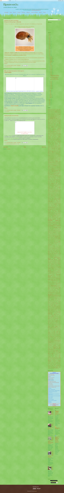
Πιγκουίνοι (51, 301)
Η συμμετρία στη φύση (57, 192)
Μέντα (60, 252)
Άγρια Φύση (49, 121)
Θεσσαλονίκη (49, 199)
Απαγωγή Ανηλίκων (50, 384)
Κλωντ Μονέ (49, 228)
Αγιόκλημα (49, 120)
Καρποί (49, 214)
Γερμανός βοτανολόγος (55, 157)
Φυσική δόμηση (53, 357)
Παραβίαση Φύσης (58, 288)
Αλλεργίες (49, 127)
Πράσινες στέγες (50, 307)
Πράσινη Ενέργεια (58, 308)
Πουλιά (49, 306)
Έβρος (60, 168)
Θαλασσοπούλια (54, 196)
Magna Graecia (59, 113)
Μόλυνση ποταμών (57, 259)
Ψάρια (60, 367)
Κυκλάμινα (59, 233)
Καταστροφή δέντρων (58, 219)
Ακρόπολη (49, 126)
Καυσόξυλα (59, 222)
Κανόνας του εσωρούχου (51, 377)
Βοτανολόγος (54, 153)
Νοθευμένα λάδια (55, 267)
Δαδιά (60, 159)
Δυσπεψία (58, 168)
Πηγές (53, 300)
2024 (49, 37)
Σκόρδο (60, 320)
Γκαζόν (49, 159)
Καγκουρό (53, 203)
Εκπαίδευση (57, 174)
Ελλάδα (49, 177)
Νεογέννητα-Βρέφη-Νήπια (51, 266)
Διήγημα (49, 166)
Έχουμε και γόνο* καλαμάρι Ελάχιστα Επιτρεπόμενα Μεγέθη (12, 21)
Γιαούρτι (52, 158)
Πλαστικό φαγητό (50, 303)
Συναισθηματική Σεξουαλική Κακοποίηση (53, 382)
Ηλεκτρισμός (54, 193)
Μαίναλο (56, 247)
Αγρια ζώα (52, 120)
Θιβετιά (55, 199)
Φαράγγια (53, 346)
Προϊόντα (57, 311)
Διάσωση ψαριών (56, 164)
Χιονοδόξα (59, 363)
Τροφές (60, 338)
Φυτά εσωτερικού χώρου (51, 358)
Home (25, 147)
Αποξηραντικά (59, 137)
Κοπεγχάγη (55, 229)
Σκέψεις (53, 320)
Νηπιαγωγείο (49, 267)
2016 (49, 48)
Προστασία (49, 312)
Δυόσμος (55, 168)
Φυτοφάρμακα (49, 359)
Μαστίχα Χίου (50, 249)
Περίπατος (49, 299)
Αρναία (60, 139)
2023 (49, 38)
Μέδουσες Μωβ (53, 251)
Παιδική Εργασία (58, 285)
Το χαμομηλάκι (54, 405)
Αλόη (55, 127)
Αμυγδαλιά (54, 128)
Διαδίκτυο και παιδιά (52, 163)
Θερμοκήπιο (59, 198)
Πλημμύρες (56, 303)
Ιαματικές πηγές (50, 200)
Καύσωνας (15, 143)
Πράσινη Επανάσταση (51, 309)
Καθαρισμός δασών (58, 205)
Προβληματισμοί (50, 311)
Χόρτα (52, 365)
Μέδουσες (49, 251)
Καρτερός (59, 214)
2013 (49, 52)
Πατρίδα (40, 12)
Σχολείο (52, 329)
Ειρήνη (56, 172)
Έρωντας (55, 187)
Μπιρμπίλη (55, 262)
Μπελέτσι (53, 262)
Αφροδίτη (52, 146)
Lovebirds (52, 113)
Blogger (36, 491)
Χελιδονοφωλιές (59, 362)
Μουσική (53, 261)
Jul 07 (51, 82)
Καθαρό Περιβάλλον (50, 207)
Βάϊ (48, 147)
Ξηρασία (49, 269)
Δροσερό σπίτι (8, 143)
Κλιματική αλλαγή (57, 227)
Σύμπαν (51, 328)
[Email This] (23, 65)
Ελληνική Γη (56, 177)
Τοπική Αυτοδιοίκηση (50, 337)
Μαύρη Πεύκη (54, 249)
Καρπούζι (51, 214)
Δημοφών (59, 162)
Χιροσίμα (51, 364)
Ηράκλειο (49, 195)
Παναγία (52, 287)
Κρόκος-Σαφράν (52, 233)
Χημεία (54, 363)
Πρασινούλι (10, 4)
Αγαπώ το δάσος (52, 119)
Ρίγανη (54, 317)
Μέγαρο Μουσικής (52, 250)
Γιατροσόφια (59, 158)
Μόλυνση (53, 257)
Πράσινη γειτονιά (53, 308)
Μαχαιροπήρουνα (58, 249)
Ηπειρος (60, 194)
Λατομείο (51, 236)
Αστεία (60, 143)
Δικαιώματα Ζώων (56, 166)
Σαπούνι (55, 319)
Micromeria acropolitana (50, 114)
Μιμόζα (56, 256)
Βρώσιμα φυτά (53, 154)
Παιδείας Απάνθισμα (34, 12)
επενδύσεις (49, 186)
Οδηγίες (51, 269)
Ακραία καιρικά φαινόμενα (57, 125)
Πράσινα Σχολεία (52, 306)
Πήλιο (60, 300)
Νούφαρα (53, 268)
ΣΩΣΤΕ (59, 329)
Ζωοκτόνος (59, 191)
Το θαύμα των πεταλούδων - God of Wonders (55, 334)
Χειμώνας (49, 362)
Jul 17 (51, 71)
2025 (49, 35)
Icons (50, 112)
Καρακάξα (52, 213)
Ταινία (60, 331)
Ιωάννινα (49, 203)
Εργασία (60, 186)
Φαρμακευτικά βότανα (57, 348)
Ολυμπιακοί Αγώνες (53, 278)
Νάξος (49, 265)
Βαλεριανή (55, 147)
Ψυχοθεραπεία (49, 368)
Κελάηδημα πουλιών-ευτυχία (54, 223)
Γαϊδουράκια (59, 154)
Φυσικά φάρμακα (54, 356)
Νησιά (52, 267)
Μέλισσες (49, 252)
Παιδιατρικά (49, 285)
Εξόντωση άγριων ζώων (53, 185)
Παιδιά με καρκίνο (58, 284)
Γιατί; (56, 158)
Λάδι (53, 235)
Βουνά (57, 153)
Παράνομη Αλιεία (9, 66)
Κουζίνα (60, 230)
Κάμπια (52, 212)
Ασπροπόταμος (56, 143)
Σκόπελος (57, 320)
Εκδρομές (55, 173)
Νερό (60, 266)
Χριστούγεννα (58, 365)
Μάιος (48, 248)
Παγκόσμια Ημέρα (53, 280)
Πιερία (54, 301)
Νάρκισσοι (51, 265)
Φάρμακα (57, 346)
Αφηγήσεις (49, 146)
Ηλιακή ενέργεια (58, 193)
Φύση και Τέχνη (56, 353)
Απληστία (56, 136)
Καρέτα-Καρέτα (56, 213)
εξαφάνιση (49, 183)
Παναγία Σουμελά (55, 287)
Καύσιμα (56, 222)
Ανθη (60, 131)
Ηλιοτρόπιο (55, 194)
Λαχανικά (56, 236)
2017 (49, 47)
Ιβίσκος (60, 200)
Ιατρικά (57, 200)
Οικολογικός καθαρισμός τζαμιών (56, 275)
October (51, 59)
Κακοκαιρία (59, 208)
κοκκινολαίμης (56, 228)
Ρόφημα (49, 318)
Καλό (56, 211)
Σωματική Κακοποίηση (51, 374)
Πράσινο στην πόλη (58, 309)
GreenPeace (56, 111)
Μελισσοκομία (53, 252)
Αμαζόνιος (59, 127)
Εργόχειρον (23, 12)
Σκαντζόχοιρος (49, 320)
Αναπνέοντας (53, 130)
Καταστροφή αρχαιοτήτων (57, 218)
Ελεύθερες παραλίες (54, 176)
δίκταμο (60, 166)
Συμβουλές (59, 325)
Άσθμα (53, 143)
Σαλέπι (49, 319)
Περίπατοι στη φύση (58, 298)
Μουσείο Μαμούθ (50, 261)
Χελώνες (51, 363)
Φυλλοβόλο (57, 352)
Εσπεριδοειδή (59, 187)
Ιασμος (54, 200)
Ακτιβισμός (52, 126)
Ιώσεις (51, 203)
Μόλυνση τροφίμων (50, 260)
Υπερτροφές (54, 345)
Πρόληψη (59, 311)
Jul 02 (51, 88)
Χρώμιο (60, 366)
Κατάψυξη (56, 221)
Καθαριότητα (55, 204)
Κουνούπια (49, 231)
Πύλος (60, 315)
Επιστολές (56, 186)
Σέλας (60, 319)
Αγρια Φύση (59, 120)
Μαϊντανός (59, 247)
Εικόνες (49, 172)
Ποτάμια (59, 305)
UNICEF (56, 116)
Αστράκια (56, 144)
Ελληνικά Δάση (53, 177)
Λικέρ (57, 241)
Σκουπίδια (56, 321)
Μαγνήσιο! (56, 428)
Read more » (6, 63)
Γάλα (55, 155)
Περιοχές (52, 297)
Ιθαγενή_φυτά (59, 201)
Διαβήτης (49, 163)
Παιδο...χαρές (55, 286)
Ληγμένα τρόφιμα (56, 240)
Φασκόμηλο (49, 349)
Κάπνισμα (49, 213)
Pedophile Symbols (50, 378)
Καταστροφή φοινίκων (51, 221)
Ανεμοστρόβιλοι (55, 131)
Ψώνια (52, 368)
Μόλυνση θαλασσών (57, 257)
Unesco (53, 116)
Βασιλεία (14, 12)
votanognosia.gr (57, 427)
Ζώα (57, 189)
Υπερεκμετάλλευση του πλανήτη (52, 343)
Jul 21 (51, 68)
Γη (50, 158)
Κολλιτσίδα (49, 229)
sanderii (53, 115)
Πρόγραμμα (53, 311)
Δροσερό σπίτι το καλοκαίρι (11, 115)
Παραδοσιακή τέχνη (52, 290)
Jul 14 (51, 73)
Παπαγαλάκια (53, 288)
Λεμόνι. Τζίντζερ (59, 239)
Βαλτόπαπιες (49, 148)
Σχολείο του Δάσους (55, 329)
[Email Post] (22, 65)
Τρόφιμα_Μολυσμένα (53, 339)
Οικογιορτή (54, 270)
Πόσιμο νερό (56, 305)
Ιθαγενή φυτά (54, 201)
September (51, 61)
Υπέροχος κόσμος (58, 344)
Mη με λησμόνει (55, 114)
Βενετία (55, 149)
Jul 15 (51, 72)
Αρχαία (49, 140)
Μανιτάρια (54, 248)
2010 (49, 99)
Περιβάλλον (51, 295)
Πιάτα (48, 301)
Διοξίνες (49, 167)
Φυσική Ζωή (57, 357)
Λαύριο (53, 236)
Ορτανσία (57, 279)
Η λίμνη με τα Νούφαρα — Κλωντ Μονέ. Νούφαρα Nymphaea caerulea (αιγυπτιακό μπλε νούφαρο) (50, 440)
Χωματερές (49, 367)
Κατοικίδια (59, 221)
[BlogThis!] (24, 65)
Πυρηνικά (49, 316)
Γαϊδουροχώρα (52, 155)
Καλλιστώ (59, 210)
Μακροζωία (51, 248)
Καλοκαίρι (12, 143)
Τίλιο (48, 334)
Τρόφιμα (49, 339)
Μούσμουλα (56, 261)
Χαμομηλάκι (50, 360)
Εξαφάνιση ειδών (54, 183)
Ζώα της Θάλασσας (52, 190)
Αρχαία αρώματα (52, 140)
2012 (49, 54)
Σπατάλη (54, 322)
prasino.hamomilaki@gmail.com (36, 10)
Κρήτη (54, 232)
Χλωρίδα (55, 364)
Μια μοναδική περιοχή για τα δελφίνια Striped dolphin (54, 78)
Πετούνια (59, 299)
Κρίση (48, 233)
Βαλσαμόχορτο (59, 147)
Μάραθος (57, 248)
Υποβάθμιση (59, 345)
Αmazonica (57, 117)
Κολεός (60, 228)
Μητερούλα (28, 12)
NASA (58, 114)
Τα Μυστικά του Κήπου (57, 411)
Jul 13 (51, 81)
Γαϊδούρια (49, 155)
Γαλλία (49, 156)
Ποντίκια (52, 305)
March (51, 94)
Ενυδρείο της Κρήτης (55, 181)
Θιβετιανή (57, 199)
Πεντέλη (60, 293)
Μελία (57, 251)
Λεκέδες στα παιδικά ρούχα (51, 239)
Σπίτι (18, 143)
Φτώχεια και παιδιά (51, 352)
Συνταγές (59, 328)
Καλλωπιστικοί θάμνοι (51, 211)
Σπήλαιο (60, 322)
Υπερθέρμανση (59, 343)
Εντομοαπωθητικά (58, 180)
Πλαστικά (53, 302)
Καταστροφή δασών (51, 219)
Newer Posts (5, 147)
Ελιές (60, 176)
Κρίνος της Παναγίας (58, 232)
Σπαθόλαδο (49, 322)
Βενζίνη (57, 149)
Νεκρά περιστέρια (55, 265)
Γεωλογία (59, 157)
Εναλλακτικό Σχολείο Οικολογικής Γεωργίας (57, 438)
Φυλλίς (55, 352)
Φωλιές (58, 359)
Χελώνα (49, 363)
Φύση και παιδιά (50, 353)
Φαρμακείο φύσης (50, 348)
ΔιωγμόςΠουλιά (59, 167)
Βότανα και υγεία (50, 152)
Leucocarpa (56, 112)
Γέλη (53, 156)
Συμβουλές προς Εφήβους (53, 327)
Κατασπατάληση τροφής (57, 217)
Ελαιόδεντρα (56, 175)
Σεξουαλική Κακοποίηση (51, 375)
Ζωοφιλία (52, 192)
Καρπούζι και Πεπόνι (55, 214)
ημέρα (57, 194)
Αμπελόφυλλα (49, 128)
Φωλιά (56, 359)
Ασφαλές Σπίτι (50, 145)
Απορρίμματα (49, 138)
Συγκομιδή (56, 325)
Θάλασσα (52, 195)
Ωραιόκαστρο (54, 368)
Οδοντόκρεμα (49, 270)
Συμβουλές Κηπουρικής (51, 326)
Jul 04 (51, 85)
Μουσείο (59, 260)
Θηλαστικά (52, 199)
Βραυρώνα (59, 153)
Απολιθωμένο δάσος (50, 137)
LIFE (58, 112)
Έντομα (54, 180)
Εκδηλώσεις (59, 172)
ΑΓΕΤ (60, 119)
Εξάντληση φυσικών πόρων (51, 182)
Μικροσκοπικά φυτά (52, 256)
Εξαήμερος (59, 181)
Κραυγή (52, 232)
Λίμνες (59, 241)
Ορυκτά (60, 279)
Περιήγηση (49, 297)
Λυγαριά (57, 246)
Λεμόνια (49, 240)
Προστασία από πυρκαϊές (54, 312)
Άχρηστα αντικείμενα (58, 146)
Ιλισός (50, 202)
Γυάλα (55, 159)
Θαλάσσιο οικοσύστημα (57, 195)
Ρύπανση (56, 318)
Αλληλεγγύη (52, 127)
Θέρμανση (55, 198)
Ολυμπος (57, 278)
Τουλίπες (55, 337)
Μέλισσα (60, 251)
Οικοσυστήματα (59, 276)
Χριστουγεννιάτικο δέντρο (51, 366)
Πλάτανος (54, 303)
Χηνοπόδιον (56, 363)
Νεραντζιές (55, 266)
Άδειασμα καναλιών (55, 122)
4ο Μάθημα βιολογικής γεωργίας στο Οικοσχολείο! (57, 441)
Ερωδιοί (53, 187)
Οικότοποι (49, 277)
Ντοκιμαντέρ (56, 268)
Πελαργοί (57, 293)
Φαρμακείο (51, 347)
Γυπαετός (58, 159)
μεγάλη (49, 250)
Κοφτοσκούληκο (56, 231)
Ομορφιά (59, 278)
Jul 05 (51, 84)
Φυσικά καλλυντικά (55, 355)
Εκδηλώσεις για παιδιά (51, 173)
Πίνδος (56, 301)
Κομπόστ (52, 229)
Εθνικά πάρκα (58, 170)
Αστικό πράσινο (53, 144)
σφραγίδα (49, 329)
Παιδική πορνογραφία (51, 286)
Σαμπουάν (51, 319)
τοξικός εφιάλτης (58, 336)
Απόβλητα (59, 136)
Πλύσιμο (60, 303)
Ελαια (53, 175)
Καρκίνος (59, 213)
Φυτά (60, 357)
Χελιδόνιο (55, 362)
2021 (49, 41)
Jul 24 (51, 66)
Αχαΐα (54, 146)
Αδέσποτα (59, 122)
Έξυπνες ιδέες (59, 185)
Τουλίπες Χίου (59, 337)
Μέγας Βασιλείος (58, 250)
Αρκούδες (54, 139)
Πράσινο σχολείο (50, 310)
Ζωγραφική (59, 190)
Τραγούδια (54, 338)
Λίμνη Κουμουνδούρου (57, 242)
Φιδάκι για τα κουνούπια (57, 349)
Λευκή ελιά (51, 240)
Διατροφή (54, 165)
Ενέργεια (57, 179)
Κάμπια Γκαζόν (56, 212)
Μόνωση (57, 260)
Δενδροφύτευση (54, 161)
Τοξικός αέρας (54, 336)
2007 (49, 103)
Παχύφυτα (49, 293)
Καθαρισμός (52, 205)
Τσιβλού (51, 340)
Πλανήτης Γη (50, 302)
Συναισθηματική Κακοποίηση (52, 381)
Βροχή (50, 154)
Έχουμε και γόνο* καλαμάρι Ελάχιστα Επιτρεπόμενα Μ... (54, 75)
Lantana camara (53, 112)
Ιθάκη (48, 202)
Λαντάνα (49, 236)
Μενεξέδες (57, 252)
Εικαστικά (59, 171)
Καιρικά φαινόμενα (55, 208)
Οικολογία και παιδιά (55, 271)
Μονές (53, 260)
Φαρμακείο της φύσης (57, 347)
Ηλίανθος (49, 194)
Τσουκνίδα (59, 340)
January (51, 97)
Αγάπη (49, 118)
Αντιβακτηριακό (50, 134)
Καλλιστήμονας (54, 210)
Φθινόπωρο (52, 349)
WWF (54, 117)
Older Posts (44, 147)
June (50, 90)
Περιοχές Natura (55, 297)
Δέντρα (57, 161)
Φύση (60, 352)
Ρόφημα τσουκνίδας (52, 318)
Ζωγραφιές (56, 190)
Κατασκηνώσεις (52, 217)
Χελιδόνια (52, 362)
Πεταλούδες (52, 299)
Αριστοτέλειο (51, 139)
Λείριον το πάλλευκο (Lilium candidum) (52, 238)
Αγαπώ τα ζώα (53, 118)
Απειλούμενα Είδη (51, 136)
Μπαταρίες (59, 261)
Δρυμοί (53, 168)
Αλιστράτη (59, 126)
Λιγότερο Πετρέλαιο (53, 241)
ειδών (57, 171)
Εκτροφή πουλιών (50, 175)
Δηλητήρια (54, 162)
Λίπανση (53, 243)
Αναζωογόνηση (49, 129)
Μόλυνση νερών (51, 258)
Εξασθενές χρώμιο (58, 182)
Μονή (55, 260)
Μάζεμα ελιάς (53, 247)
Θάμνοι (57, 196)
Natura (60, 114)
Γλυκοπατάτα (51, 159)
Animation (49, 109)
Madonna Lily (55, 113)
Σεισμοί (57, 319)
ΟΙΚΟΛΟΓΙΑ (59, 270)
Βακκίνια (50, 147)
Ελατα (60, 175)
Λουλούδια (50, 244)
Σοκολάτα (59, 321)
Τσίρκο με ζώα (56, 340)
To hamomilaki (6, 12)
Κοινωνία (53, 228)
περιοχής (53, 298)
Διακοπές (57, 163)
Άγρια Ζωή (55, 120)
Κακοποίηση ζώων (50, 209)
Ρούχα (60, 317)
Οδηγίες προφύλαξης (55, 269)
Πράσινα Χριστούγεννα (57, 306)
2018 (49, 45)
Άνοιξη (60, 133)
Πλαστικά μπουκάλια (58, 302)
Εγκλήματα (53, 169)
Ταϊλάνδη (57, 331)
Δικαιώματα (51, 166)
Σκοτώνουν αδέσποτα (51, 321)
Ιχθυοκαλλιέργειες (58, 202)
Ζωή (48, 191)
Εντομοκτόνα (49, 181)
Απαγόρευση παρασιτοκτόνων (57, 135)
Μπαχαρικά (49, 262)
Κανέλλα (59, 212)
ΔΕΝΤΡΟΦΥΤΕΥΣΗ (50, 162)
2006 (49, 104)
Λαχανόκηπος (56, 237)
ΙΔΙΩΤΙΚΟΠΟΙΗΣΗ (50, 201)
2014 (49, 51)
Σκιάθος (55, 320)
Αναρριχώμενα (59, 130)
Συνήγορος (54, 328)
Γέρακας (51, 157)
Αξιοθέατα (51, 135)
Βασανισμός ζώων (54, 148)
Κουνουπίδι (52, 231)
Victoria (58, 116)
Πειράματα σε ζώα (53, 293)
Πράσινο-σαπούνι (55, 310)
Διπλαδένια (55, 167)
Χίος (48, 364)
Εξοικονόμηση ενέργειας (54, 184)
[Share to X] (25, 65)
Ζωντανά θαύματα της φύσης (53, 191)
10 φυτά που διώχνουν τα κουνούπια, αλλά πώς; (57, 413)
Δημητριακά (56, 162)
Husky (48, 112)
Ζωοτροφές (49, 192)
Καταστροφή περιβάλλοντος (54, 220)
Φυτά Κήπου (56, 358)
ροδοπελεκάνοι (57, 317)
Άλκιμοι (11, 12)
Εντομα (51, 180)
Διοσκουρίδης (51, 167)
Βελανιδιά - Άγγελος (50, 149)
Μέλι (55, 251)
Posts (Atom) (8, 148)
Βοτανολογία (51, 153)
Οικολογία (49, 271)
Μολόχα (51, 257)
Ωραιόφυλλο (57, 368)
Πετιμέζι (56, 299)
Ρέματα (52, 317)
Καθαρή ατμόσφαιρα (58, 203)
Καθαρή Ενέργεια (50, 204)
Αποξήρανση (55, 137)
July (50, 64)
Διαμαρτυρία (52, 164)
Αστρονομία (59, 144)
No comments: (19, 65)
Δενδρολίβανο (50, 161)
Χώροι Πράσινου (55, 367)
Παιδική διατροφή (53, 285)
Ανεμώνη (58, 131)
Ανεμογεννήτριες (50, 131)
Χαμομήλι (59, 360)
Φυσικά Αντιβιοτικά (55, 354)
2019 (49, 44)
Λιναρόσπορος (49, 243)
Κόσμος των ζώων (56, 230)
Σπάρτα (52, 322)
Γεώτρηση (49, 158)
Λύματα (60, 246)
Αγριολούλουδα (59, 121)
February (51, 95)
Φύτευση (59, 358)
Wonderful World (52, 117)
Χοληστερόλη (49, 365)
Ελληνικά (19, 12)
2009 (49, 100)
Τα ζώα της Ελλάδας (52, 468)
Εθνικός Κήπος (54, 171)
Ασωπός (53, 145)
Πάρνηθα (51, 292)
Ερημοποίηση (49, 187)
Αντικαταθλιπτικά (55, 134)
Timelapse (51, 116)
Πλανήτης (59, 301)
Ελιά (58, 176)
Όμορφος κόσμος (53, 279)
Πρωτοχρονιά (49, 315)
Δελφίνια (7, 111)
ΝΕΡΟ (58, 266)
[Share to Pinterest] (27, 65)
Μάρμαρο (59, 248)
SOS (55, 115)
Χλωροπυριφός (59, 364)
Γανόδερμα (51, 156)
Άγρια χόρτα (54, 121)
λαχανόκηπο (52, 237)
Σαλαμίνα (59, 318)
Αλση (57, 127)
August (51, 62)
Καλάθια (60, 209)
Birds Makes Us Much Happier (57, 109)
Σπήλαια (57, 322)
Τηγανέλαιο (59, 333)
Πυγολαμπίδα (56, 315)
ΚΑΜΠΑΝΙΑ (49, 212)
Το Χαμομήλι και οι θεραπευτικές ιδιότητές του (54, 335)
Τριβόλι (57, 338)
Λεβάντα (59, 237)
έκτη (60, 174)
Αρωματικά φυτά (51, 142)
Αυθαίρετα (56, 145)
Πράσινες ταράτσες (55, 307)
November (51, 58)
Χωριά (52, 367)
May (50, 91)
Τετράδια (44, 12)
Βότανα (53, 151)
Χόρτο (55, 365)
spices (56, 115)
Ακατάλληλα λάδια (50, 125)
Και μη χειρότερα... (50, 208)
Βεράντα (59, 149)
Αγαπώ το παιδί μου (56, 119)
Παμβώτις (49, 287)
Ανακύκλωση (59, 129)
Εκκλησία (54, 174)
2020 (49, 42)
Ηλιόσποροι (52, 194)
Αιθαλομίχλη (49, 124)
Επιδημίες (53, 186)
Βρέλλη (49, 154)
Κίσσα (50, 227)
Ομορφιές (49, 279)
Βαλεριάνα (52, 147)
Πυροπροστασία (56, 316)
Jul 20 (51, 69)
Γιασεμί (55, 158)
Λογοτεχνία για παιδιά (57, 243)
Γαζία (56, 154)
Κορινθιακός (49, 230)
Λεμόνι (55, 239)
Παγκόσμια (49, 280)
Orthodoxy (49, 115)
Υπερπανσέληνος (50, 345)
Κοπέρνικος (59, 229)
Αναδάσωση (59, 128)
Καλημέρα (49, 210)
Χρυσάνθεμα (56, 366)
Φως (60, 359)
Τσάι (56, 339)
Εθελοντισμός (54, 170)
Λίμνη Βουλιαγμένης (50, 242)
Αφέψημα (59, 145)
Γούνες (54, 159)
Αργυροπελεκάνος (54, 138)
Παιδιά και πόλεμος (53, 284)
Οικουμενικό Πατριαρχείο (54, 277)
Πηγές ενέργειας (57, 300)
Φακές (51, 346)
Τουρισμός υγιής (50, 338)
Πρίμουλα (59, 310)
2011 (49, 55)
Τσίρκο (53, 340)
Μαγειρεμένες (49, 247)
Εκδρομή (51, 174)
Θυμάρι (60, 199)
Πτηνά (53, 315)
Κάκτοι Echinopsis (56, 209)
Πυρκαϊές (52, 316)
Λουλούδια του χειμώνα (51, 246)
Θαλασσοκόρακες (50, 196)
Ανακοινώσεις (54, 129)
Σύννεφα (57, 328)
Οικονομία (49, 276)
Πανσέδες (49, 288)
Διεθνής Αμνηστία (58, 165)
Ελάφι (51, 176)
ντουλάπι (59, 268)
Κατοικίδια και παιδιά (51, 222)
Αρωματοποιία (49, 143)
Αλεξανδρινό (55, 126)
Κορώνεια (52, 230)
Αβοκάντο (59, 117)
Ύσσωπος (49, 346)
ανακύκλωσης (49, 130)
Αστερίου (49, 144)
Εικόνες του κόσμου (52, 172)
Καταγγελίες (56, 215)
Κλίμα (52, 227)
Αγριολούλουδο (50, 122)
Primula (51, 115)
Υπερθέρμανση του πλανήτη (52, 344)
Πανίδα (59, 287)
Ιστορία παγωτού (53, 202)
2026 (49, 34)
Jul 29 (51, 65)
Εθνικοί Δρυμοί (50, 171)
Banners (51, 109)
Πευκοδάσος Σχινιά (50, 300)
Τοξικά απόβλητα (50, 336)
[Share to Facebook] (26, 65)
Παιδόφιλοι (59, 286)
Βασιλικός (59, 148)
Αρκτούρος (57, 139)
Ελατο (48, 176)
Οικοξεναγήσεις (54, 276)
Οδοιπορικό (59, 269)
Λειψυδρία (59, 238)
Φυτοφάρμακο (53, 359)
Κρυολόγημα (55, 233)
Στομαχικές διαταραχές (51, 325)
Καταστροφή (49, 218)
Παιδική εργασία (50, 383)
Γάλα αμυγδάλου (58, 155)
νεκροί (60, 265)
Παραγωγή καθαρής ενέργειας (52, 289)
